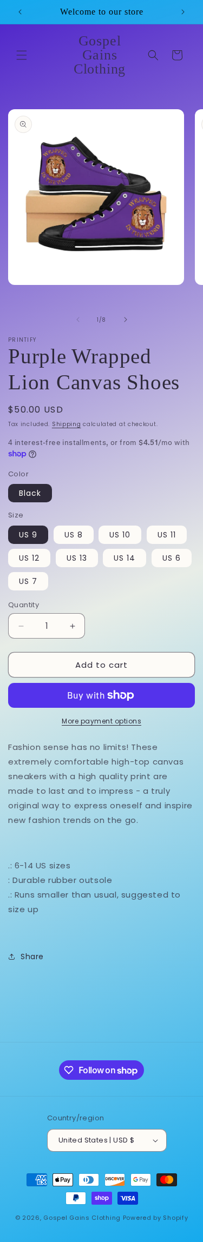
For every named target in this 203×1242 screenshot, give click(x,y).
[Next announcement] (183, 12)
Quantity (23, 605)
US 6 (171, 558)
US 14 (124, 558)
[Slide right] (125, 319)
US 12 (29, 558)
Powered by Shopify (155, 1217)
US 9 (28, 534)
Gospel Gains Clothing (82, 1217)
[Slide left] (78, 319)
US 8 (73, 534)
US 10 (119, 534)
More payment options (101, 721)
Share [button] (32, 956)
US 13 (77, 558)
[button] (22, 55)
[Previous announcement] (20, 12)
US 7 (28, 581)
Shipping (66, 424)
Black (30, 493)
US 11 (167, 534)
